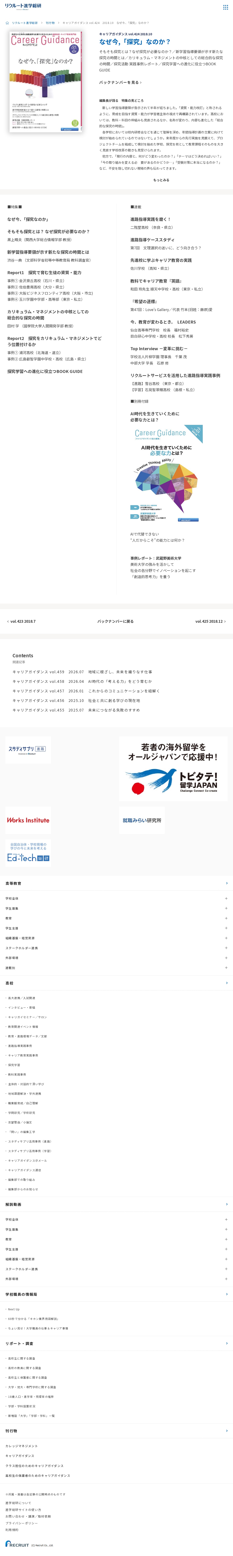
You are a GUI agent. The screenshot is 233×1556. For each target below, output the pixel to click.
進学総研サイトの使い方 (23, 1510)
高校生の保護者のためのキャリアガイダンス (37, 1475)
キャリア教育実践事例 (23, 1055)
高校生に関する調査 (21, 1358)
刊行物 (50, 23)
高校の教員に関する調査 (24, 1368)
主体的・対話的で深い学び (26, 1084)
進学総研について (18, 1503)
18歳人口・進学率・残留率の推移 (31, 1396)
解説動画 (13, 1204)
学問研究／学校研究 (21, 1113)
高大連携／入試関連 (21, 998)
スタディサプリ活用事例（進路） (30, 1141)
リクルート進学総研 (25, 23)
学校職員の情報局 (21, 1294)
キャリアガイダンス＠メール (27, 1160)
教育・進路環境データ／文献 (27, 1036)
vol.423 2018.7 (22, 621)
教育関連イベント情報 (23, 1026)
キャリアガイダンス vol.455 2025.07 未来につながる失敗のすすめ (76, 710)
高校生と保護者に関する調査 (27, 1377)
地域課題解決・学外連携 (24, 1093)
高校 (9, 983)
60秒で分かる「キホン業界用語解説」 (34, 1319)
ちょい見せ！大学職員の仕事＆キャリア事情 (38, 1328)
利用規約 (11, 1530)
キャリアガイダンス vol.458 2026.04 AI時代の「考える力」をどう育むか (82, 681)
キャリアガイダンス (20, 1456)
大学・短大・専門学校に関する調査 (32, 1387)
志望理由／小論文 (20, 1122)
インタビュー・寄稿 (21, 1007)
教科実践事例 (17, 1074)
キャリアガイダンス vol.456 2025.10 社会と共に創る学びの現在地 (76, 700)
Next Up (14, 1309)
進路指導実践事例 (20, 1046)
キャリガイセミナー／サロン (27, 1017)
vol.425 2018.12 (209, 621)
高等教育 (13, 883)
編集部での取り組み (21, 1179)
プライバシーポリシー (21, 1523)
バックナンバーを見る (119, 82)
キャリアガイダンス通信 (24, 1170)
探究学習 (14, 1065)
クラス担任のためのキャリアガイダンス (34, 1466)
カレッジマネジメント (21, 1446)
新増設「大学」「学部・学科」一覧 (31, 1416)
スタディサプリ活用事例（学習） (30, 1151)
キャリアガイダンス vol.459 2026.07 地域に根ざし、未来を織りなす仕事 (82, 671)
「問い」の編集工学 (21, 1132)
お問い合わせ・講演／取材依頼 (28, 1516)
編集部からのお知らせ (23, 1189)
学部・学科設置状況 (21, 1406)
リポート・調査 (19, 1343)
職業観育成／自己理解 (23, 1103)
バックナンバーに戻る (115, 621)
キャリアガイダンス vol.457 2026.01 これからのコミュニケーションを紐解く (86, 691)
